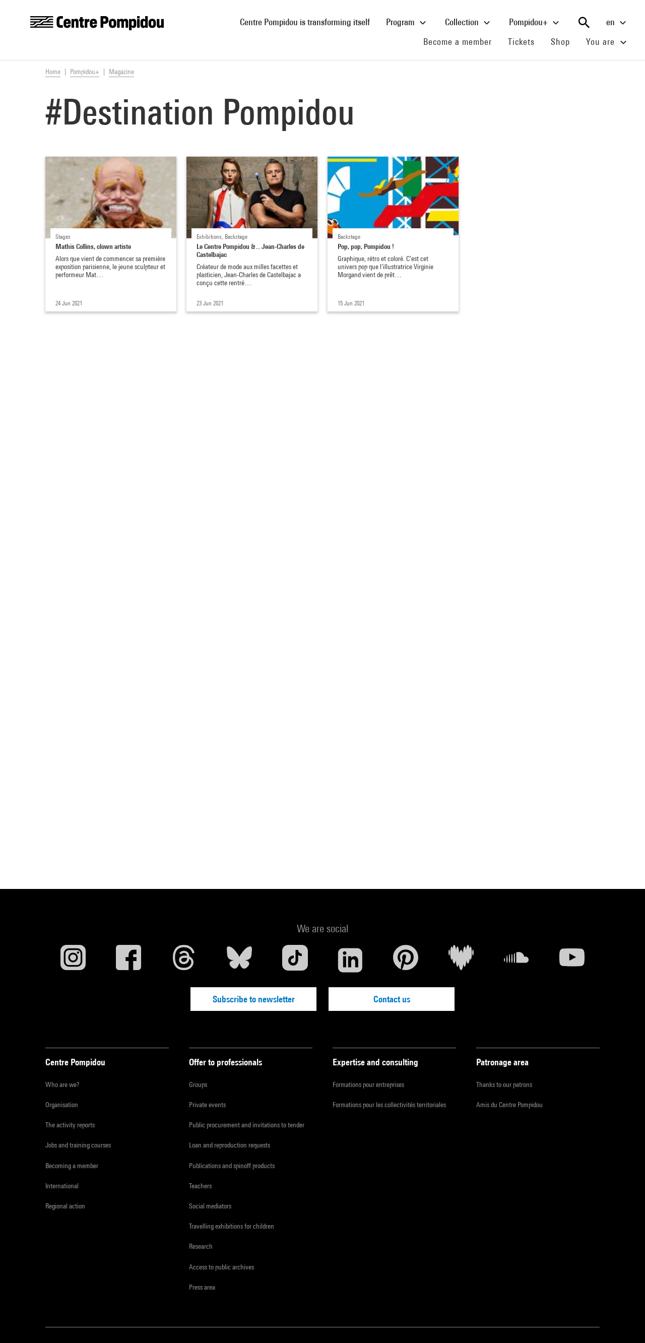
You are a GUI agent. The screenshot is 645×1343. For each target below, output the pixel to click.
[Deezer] (461, 960)
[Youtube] (572, 960)
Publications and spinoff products (232, 1166)
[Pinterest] (405, 960)
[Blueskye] (239, 960)
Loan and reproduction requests (229, 1145)
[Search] (584, 23)
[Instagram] (73, 960)
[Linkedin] (350, 960)
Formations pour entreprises (368, 1084)
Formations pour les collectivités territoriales (389, 1105)
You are (601, 41)
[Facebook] (128, 960)
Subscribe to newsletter (254, 999)
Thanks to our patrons (504, 1084)
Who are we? (62, 1084)
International (62, 1186)
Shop (564, 41)
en (611, 22)
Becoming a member (71, 1166)
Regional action (65, 1206)
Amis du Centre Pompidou (509, 1105)
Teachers (200, 1186)
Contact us (391, 999)
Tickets (521, 41)
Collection (463, 22)
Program (401, 22)
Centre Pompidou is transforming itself (309, 21)
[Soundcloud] (516, 960)
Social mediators (210, 1206)
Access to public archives (221, 1267)
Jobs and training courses (78, 1145)
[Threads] (184, 960)
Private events (207, 1105)
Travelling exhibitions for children (231, 1226)
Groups (198, 1084)
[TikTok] (294, 960)
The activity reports (70, 1125)
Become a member (461, 41)
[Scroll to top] (621, 1319)
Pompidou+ (529, 22)
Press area (202, 1287)
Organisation (61, 1105)
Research (201, 1246)
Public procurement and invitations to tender (246, 1125)
